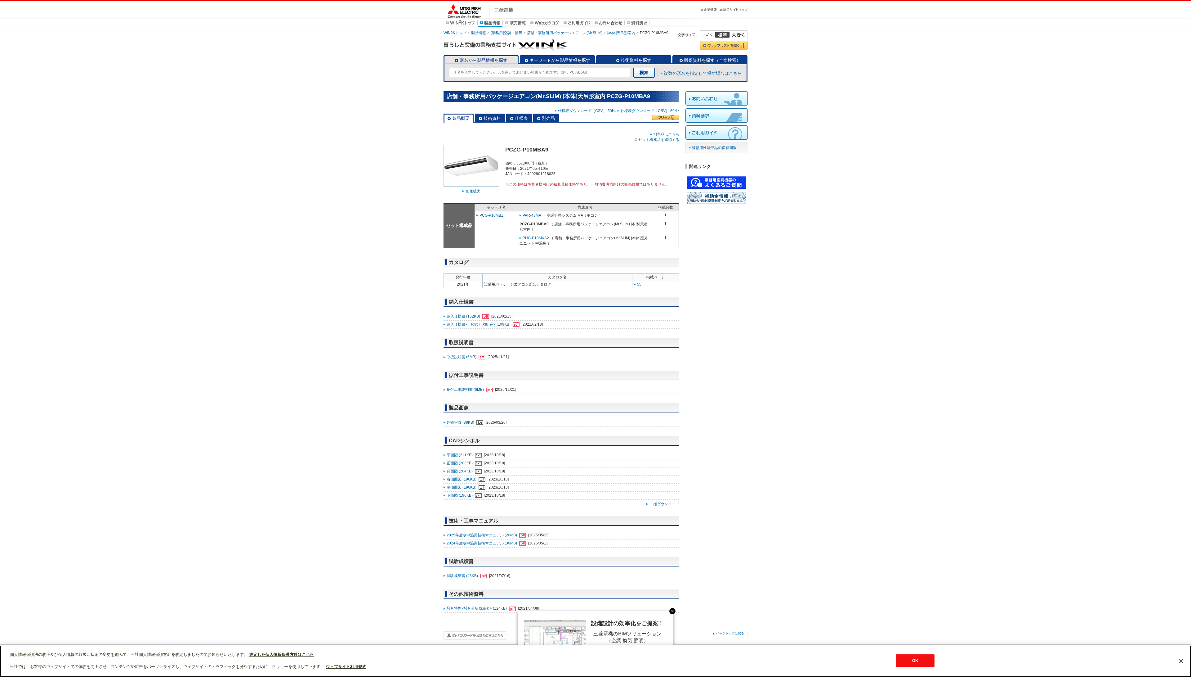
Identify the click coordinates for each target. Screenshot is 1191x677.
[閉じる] (1181, 661)
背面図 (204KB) (460, 471)
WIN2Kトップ (455, 33)
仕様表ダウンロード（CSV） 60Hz (650, 111)
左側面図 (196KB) (462, 487)
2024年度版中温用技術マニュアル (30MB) (482, 543)
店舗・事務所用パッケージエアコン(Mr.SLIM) (565, 33)
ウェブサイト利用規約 (346, 666)
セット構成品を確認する (658, 140)
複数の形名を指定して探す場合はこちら (703, 73)
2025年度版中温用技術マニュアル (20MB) (482, 535)
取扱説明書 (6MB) (462, 357)
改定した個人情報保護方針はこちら (281, 654)
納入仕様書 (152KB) (464, 316)
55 (639, 284)
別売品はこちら (666, 134)
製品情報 (478, 33)
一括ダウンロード (664, 504)
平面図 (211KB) (460, 455)
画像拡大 (473, 191)
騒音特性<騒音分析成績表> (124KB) (477, 608)
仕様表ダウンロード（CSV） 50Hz (587, 111)
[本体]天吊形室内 (621, 33)
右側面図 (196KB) (462, 479)
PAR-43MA (532, 215)
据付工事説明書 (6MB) (466, 389)
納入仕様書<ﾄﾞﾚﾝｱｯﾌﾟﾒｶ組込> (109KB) (479, 324)
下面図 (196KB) (460, 495)
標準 (722, 35)
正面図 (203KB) (460, 463)
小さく (711, 34)
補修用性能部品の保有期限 (714, 148)
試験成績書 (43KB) (463, 576)
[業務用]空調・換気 (506, 33)
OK (915, 660)
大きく (735, 34)
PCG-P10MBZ (491, 215)
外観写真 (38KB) (461, 422)
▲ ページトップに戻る (728, 633)
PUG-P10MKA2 (536, 238)
